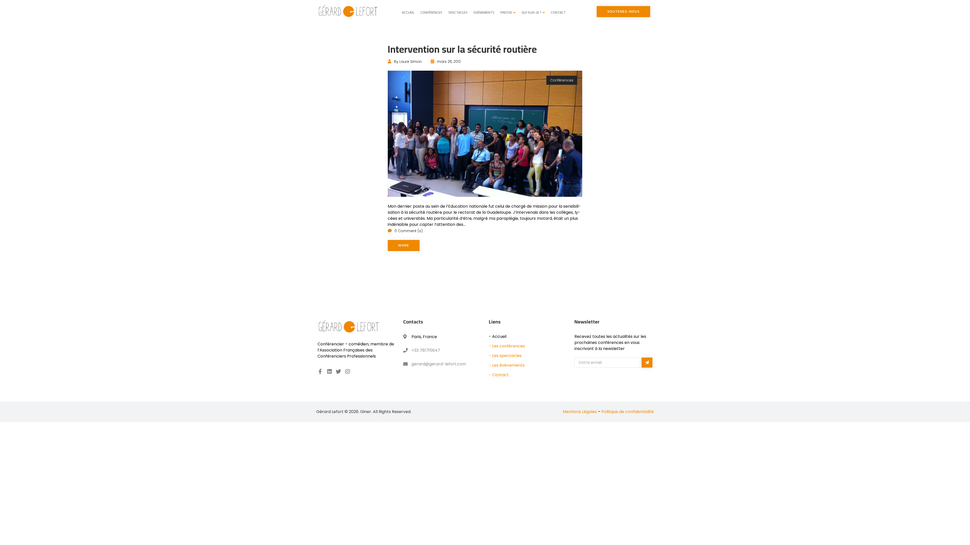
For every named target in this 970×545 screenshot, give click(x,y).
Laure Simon (410, 61)
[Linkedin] (329, 371)
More (403, 245)
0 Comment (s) (408, 230)
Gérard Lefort (330, 412)
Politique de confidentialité (627, 412)
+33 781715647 (425, 350)
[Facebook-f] (320, 371)
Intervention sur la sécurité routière (462, 49)
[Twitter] (338, 371)
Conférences (561, 80)
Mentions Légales (580, 412)
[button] (623, 11)
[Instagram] (347, 371)
